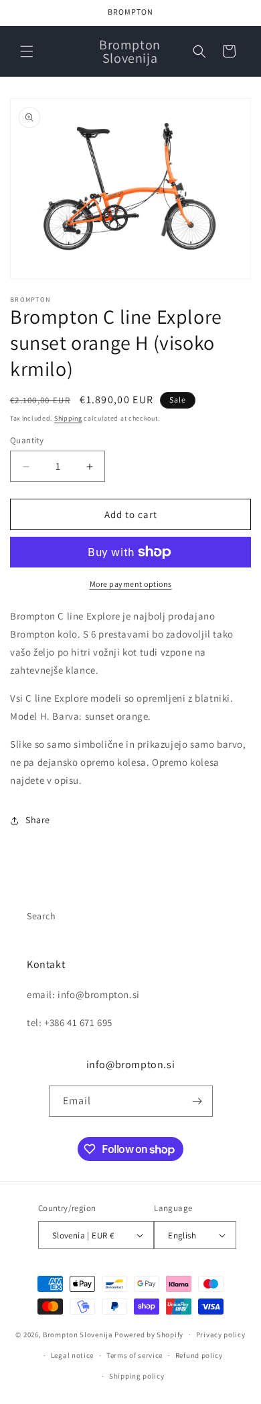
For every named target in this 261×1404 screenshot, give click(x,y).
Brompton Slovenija (78, 1334)
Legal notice (72, 1355)
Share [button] (37, 820)
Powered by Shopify (148, 1334)
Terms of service (134, 1355)
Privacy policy (221, 1334)
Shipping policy (137, 1376)
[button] (26, 51)
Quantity (27, 440)
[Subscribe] (197, 1101)
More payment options (131, 584)
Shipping (68, 418)
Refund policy (199, 1355)
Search (41, 916)
